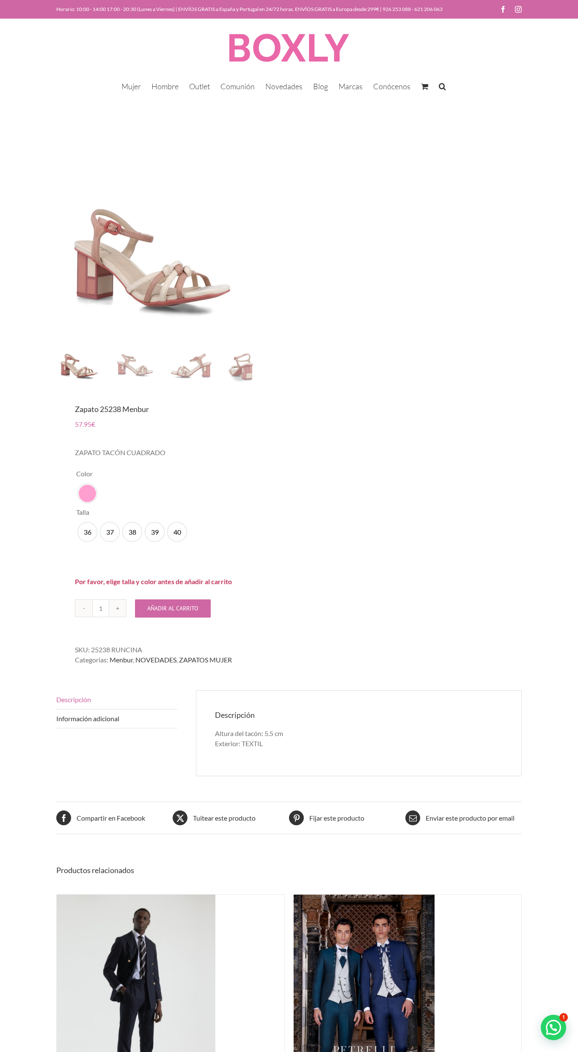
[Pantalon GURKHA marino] (136, 899)
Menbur (121, 660)
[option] (87, 493)
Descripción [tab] (73, 699)
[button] (442, 85)
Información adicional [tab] (87, 718)
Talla (82, 512)
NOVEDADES (155, 660)
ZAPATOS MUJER (205, 660)
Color (84, 474)
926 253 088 (397, 9)
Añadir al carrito (172, 608)
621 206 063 (428, 9)
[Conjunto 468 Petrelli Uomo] (364, 899)
